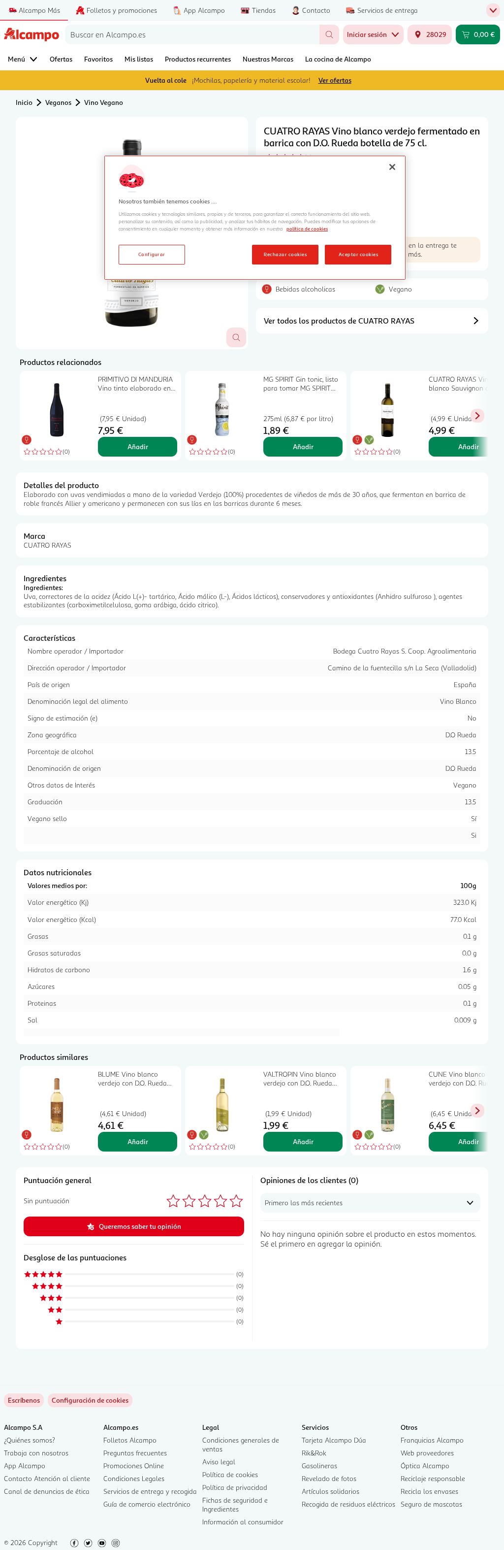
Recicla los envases (429, 1491)
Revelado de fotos (329, 1478)
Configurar (151, 254)
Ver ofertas (334, 80)
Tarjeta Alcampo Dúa (334, 1440)
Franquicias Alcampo (432, 1440)
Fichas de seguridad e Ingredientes (235, 1504)
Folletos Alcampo (130, 1440)
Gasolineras (319, 1465)
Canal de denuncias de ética (47, 1491)
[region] (255, 217)
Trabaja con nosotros (36, 1453)
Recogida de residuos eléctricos (348, 1504)
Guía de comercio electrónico (146, 1504)
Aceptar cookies (358, 254)
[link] (90, 1400)
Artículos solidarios (330, 1491)
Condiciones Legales (133, 1478)
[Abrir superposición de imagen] (236, 337)
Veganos (58, 102)
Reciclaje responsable (433, 1478)
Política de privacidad (234, 1487)
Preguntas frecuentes (135, 1453)
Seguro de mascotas (431, 1504)
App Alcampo (24, 1465)
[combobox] (192, 34)
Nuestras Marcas (268, 59)
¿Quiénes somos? (29, 1440)
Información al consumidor (243, 1521)
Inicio (24, 102)
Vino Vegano (103, 102)
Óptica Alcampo (425, 1465)
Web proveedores (427, 1453)
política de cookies (307, 228)
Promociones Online (133, 1465)
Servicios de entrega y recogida (150, 1491)
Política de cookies (230, 1474)
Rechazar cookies (285, 254)
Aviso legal (218, 1461)
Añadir (137, 446)
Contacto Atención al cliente (47, 1478)
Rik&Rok (314, 1453)
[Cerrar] (392, 167)
